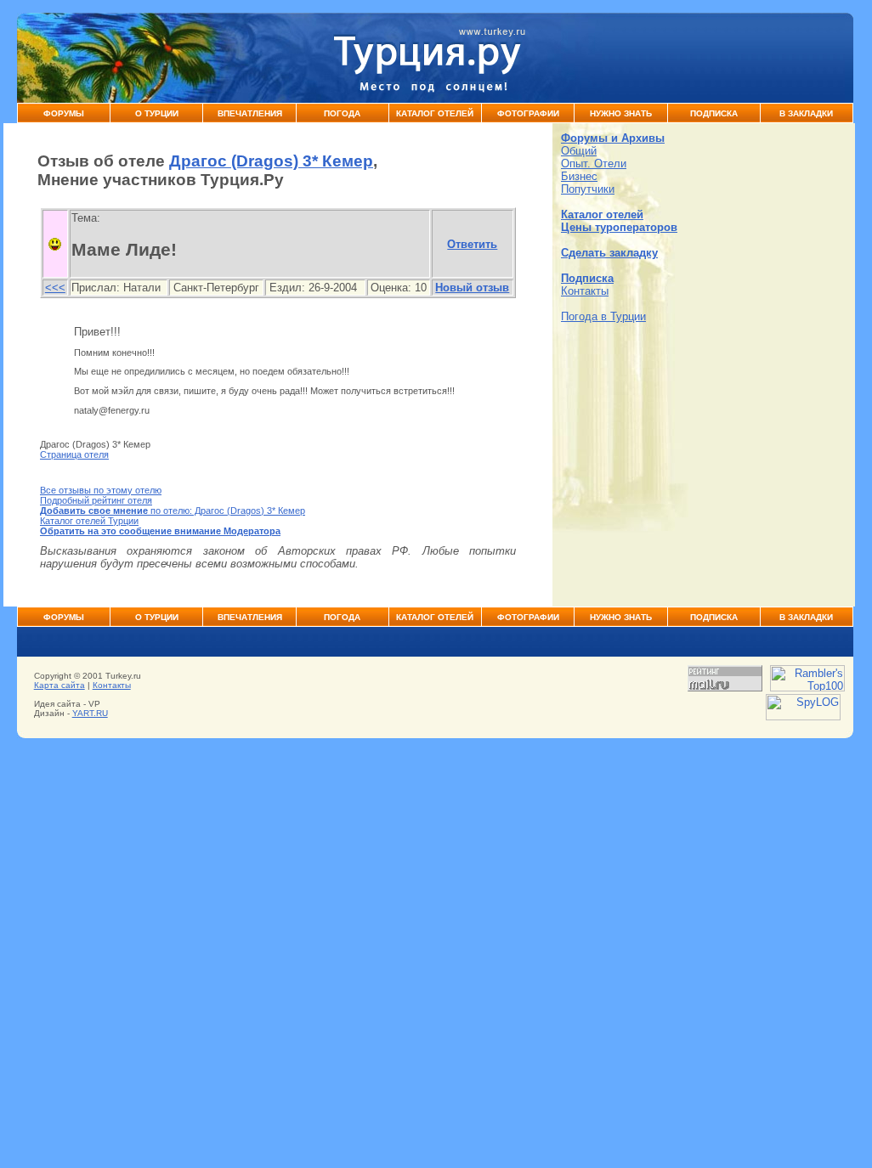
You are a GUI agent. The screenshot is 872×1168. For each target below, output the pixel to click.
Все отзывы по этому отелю (100, 490)
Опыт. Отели (593, 163)
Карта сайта (59, 685)
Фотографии (528, 113)
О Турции (156, 113)
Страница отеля (74, 454)
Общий (579, 150)
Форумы (63, 113)
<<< (55, 287)
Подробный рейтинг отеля (96, 500)
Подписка (714, 113)
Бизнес (579, 176)
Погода (342, 113)
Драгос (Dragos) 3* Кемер (271, 161)
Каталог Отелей (434, 113)
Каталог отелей (602, 214)
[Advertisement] (704, 454)
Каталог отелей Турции (89, 521)
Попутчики (587, 189)
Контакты (585, 291)
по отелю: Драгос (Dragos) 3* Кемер (172, 510)
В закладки (806, 113)
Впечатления (250, 113)
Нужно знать (621, 113)
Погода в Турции (603, 316)
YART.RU (90, 713)
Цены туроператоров (619, 227)
